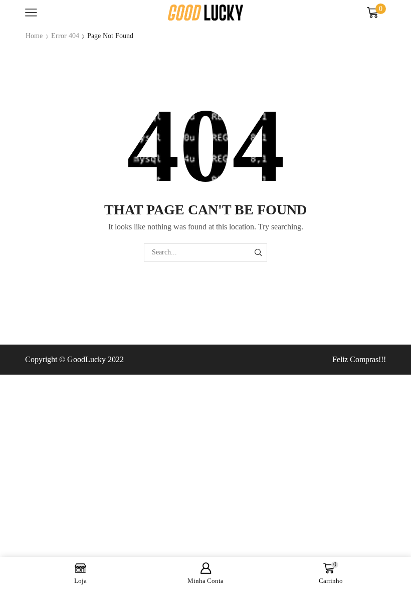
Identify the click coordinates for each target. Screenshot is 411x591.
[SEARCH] (258, 252)
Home (34, 36)
